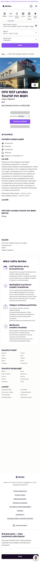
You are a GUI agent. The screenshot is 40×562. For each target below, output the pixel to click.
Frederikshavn (24, 379)
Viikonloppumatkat (26, 397)
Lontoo (4, 376)
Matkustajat (7, 38)
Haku (20, 45)
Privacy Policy (20, 495)
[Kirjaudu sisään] (31, 6)
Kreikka (22, 358)
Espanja (4, 353)
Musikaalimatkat (6, 397)
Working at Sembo (20, 503)
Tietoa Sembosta (20, 491)
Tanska (22, 353)
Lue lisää (5, 159)
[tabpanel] (20, 35)
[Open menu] (36, 6)
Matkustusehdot (20, 499)
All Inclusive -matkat (7, 392)
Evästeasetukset (21, 525)
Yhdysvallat (23, 363)
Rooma (22, 376)
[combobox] (18, 27)
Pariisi (22, 371)
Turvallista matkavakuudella (20, 507)
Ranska (4, 358)
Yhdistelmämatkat (25, 392)
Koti (3, 54)
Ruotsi (22, 361)
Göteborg (4, 381)
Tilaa (20, 556)
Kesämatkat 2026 (6, 390)
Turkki (3, 355)
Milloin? (5, 31)
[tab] (5, 16)
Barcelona (23, 374)
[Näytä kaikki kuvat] (34, 85)
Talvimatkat (23, 390)
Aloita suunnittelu (20, 121)
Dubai (22, 381)
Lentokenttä (13, 116)
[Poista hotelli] (36, 25)
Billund (3, 371)
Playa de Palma (6, 374)
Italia (21, 355)
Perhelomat (23, 395)
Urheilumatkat (6, 395)
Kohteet (20, 511)
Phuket (4, 379)
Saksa (3, 361)
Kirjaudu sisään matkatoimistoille (20, 518)
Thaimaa (4, 363)
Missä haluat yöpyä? (10, 24)
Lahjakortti (20, 515)
